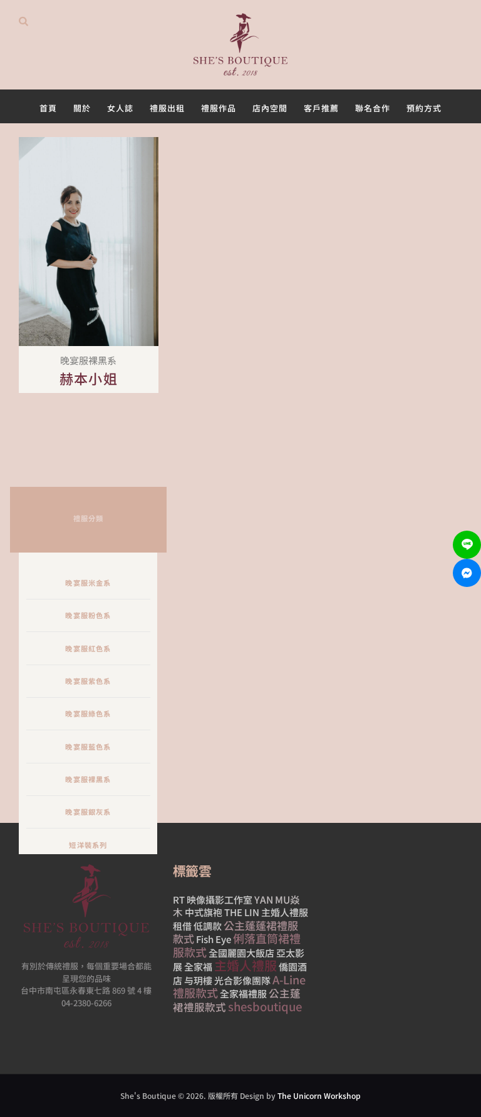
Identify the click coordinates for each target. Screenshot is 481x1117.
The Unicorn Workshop (319, 1095)
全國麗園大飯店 (241, 952)
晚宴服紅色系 (88, 648)
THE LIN (241, 912)
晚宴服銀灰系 (88, 812)
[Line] (467, 545)
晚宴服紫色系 (88, 681)
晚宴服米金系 (88, 583)
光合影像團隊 (242, 980)
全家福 (198, 966)
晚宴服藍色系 (88, 747)
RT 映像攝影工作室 (212, 899)
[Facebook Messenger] (467, 573)
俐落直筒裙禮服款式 (237, 945)
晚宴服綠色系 (88, 713)
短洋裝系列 (88, 845)
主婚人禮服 (245, 965)
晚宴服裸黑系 (88, 779)
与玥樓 (198, 980)
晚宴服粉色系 (88, 615)
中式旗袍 (203, 912)
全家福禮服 (243, 993)
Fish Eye (213, 939)
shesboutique (265, 1006)
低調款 (208, 925)
